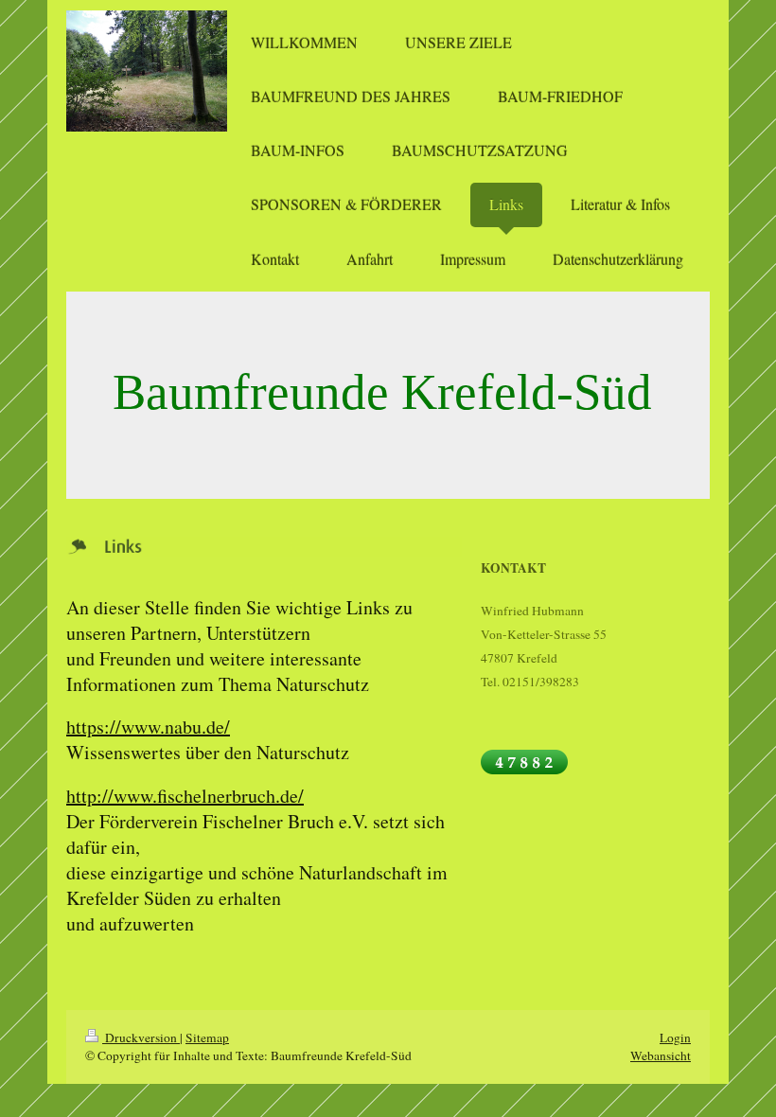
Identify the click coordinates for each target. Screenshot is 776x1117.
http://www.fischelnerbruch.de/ (185, 795)
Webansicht (660, 1055)
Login (675, 1037)
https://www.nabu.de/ (148, 726)
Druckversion (141, 1037)
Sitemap (207, 1037)
